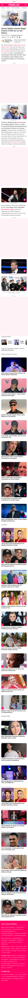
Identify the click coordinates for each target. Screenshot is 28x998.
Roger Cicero (5, 47)
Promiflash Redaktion (16, 35)
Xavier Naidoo (5, 51)
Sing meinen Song (15, 142)
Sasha (19, 122)
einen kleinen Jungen (7, 209)
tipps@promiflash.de (7, 350)
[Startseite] (14, 5)
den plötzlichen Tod (17, 45)
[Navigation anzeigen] (2, 5)
